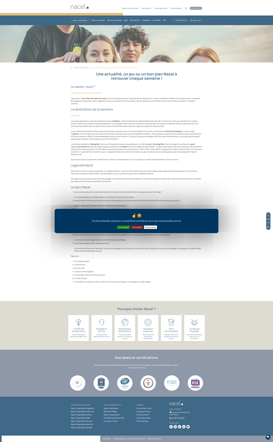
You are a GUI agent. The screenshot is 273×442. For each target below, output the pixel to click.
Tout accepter (123, 227)
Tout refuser (137, 227)
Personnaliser (150, 227)
